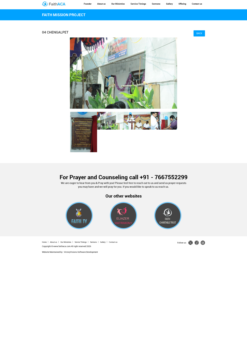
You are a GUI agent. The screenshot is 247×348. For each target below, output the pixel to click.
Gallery (169, 3)
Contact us (197, 3)
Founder (87, 3)
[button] (180, 113)
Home (44, 242)
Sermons (156, 3)
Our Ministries (118, 3)
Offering (182, 3)
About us (101, 3)
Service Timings (138, 3)
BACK (199, 33)
